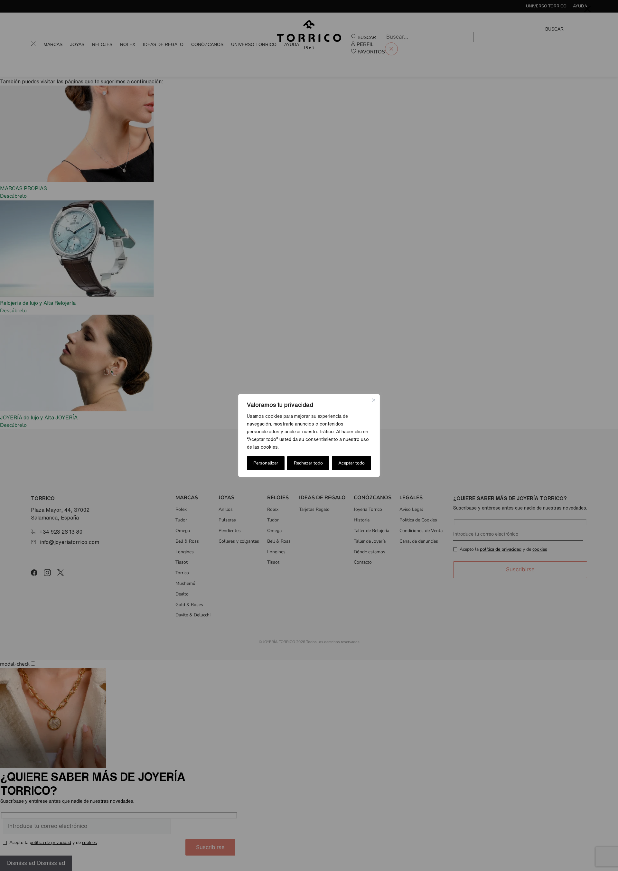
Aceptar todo (351, 463)
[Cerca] (373, 400)
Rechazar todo (308, 463)
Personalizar (265, 463)
